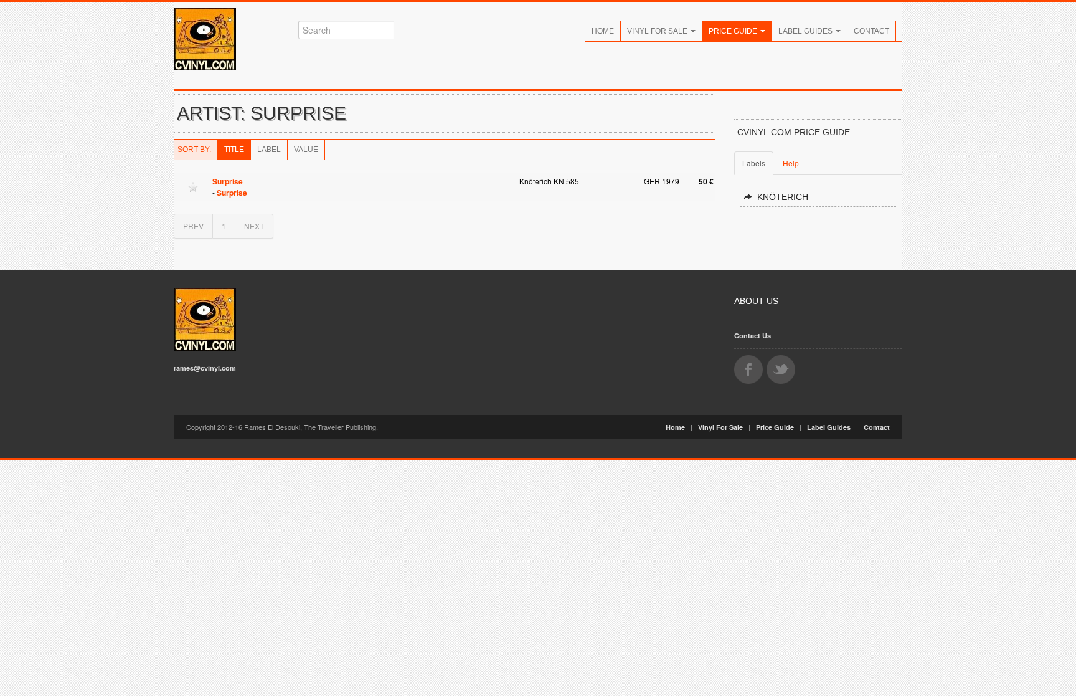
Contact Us (752, 335)
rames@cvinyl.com (205, 368)
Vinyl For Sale (658, 31)
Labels (753, 163)
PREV (193, 226)
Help (791, 163)
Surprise (227, 181)
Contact (871, 31)
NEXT (254, 226)
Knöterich (782, 197)
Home (603, 31)
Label (269, 149)
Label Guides (806, 31)
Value (306, 149)
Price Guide (734, 31)
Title (234, 149)
